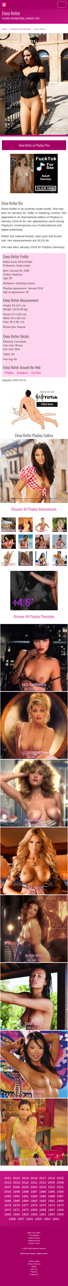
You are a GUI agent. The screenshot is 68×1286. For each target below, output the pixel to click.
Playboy (9, 372)
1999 (16, 1191)
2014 (7, 1182)
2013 (16, 1182)
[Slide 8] (46, 498)
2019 (25, 1178)
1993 (7, 1196)
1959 (60, 1214)
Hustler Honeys (34, 1238)
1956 (29, 1219)
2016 (51, 1178)
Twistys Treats (34, 1243)
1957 (20, 1219)
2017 (42, 1178)
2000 (7, 1191)
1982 (42, 1200)
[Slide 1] (13, 498)
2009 (51, 1182)
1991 (25, 1196)
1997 (34, 1191)
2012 (25, 1182)
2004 (34, 1187)
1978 (16, 1205)
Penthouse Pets (34, 1241)
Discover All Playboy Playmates (34, 616)
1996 (42, 1191)
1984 (25, 1200)
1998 (25, 1191)
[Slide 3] (22, 498)
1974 (51, 1205)
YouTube (36, 372)
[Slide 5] (32, 498)
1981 (51, 1200)
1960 (51, 1214)
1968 (42, 1209)
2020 (16, 1178)
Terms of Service (34, 1264)
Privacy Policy (34, 1261)
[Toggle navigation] (61, 4)
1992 (16, 1196)
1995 (51, 1191)
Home (4, 29)
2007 (7, 1187)
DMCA (34, 1267)
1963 (25, 1214)
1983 (34, 1200)
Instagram (22, 372)
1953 (55, 1219)
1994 (60, 1191)
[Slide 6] (36, 498)
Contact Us (34, 1274)
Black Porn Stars (34, 1233)
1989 (42, 1196)
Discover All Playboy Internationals (34, 509)
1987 (60, 1196)
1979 (7, 1205)
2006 (16, 1187)
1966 (60, 1209)
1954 (47, 1219)
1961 (42, 1214)
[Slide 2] (17, 498)
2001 (60, 1187)
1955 (38, 1219)
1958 (12, 1219)
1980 (60, 1200)
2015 (60, 1178)
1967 (51, 1209)
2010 (42, 1182)
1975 (42, 1205)
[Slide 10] (55, 498)
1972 (7, 1209)
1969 (34, 1209)
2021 (7, 1178)
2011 (34, 1182)
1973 (60, 1205)
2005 (25, 1187)
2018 (34, 1178)
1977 (25, 1205)
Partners (34, 1272)
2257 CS (34, 1269)
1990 (34, 1196)
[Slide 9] (51, 498)
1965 (7, 1214)
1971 (16, 1209)
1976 (34, 1205)
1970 (25, 1209)
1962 (34, 1214)
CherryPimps (34, 1235)
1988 (51, 1196)
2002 (51, 1187)
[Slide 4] (27, 498)
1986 (7, 1200)
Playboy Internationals (20, 29)
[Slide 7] (41, 498)
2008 (60, 1182)
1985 (16, 1200)
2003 (42, 1187)
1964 (16, 1214)
